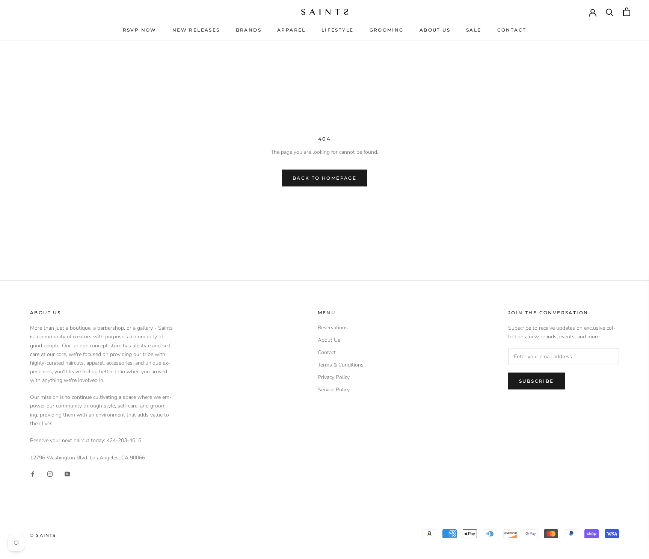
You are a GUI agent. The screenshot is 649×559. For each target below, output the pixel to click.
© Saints (43, 535)
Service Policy (334, 389)
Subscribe (536, 381)
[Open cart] (626, 12)
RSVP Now (140, 30)
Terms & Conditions (341, 364)
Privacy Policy (334, 377)
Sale (473, 30)
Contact (512, 30)
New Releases (196, 30)
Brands (248, 30)
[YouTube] (67, 474)
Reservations (333, 327)
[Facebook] (32, 474)
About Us (435, 30)
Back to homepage (324, 178)
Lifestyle (337, 30)
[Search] (610, 12)
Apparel (291, 30)
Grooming (387, 30)
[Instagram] (50, 474)
